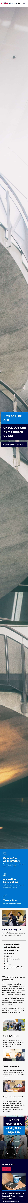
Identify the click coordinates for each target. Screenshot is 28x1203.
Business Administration (12, 944)
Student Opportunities (14, 1154)
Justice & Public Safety (11, 950)
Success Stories (14, 1147)
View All (6, 1169)
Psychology (8, 964)
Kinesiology (8, 956)
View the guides (13, 444)
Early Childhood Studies (12, 947)
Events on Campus (14, 1141)
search (4, 9)
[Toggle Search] (19, 3)
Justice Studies (9, 953)
